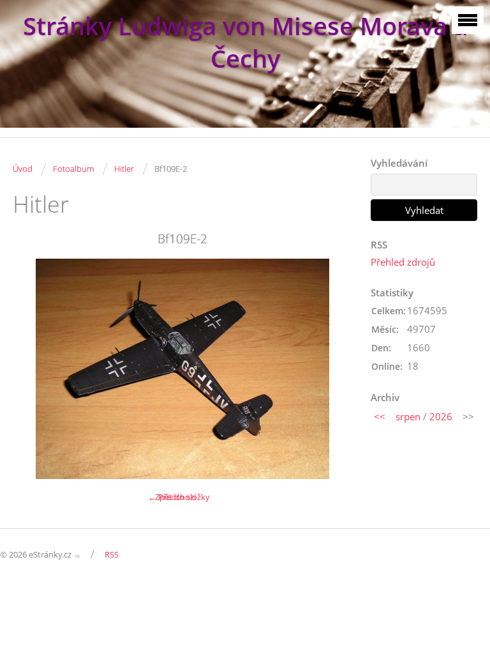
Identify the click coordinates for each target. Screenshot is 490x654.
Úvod (23, 168)
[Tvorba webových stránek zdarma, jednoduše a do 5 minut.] (77, 555)
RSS (112, 554)
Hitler (124, 168)
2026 (440, 416)
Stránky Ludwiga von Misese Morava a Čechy (245, 42)
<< (379, 416)
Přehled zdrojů (403, 261)
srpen (408, 416)
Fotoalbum (73, 168)
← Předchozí (172, 497)
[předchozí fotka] (33, 369)
